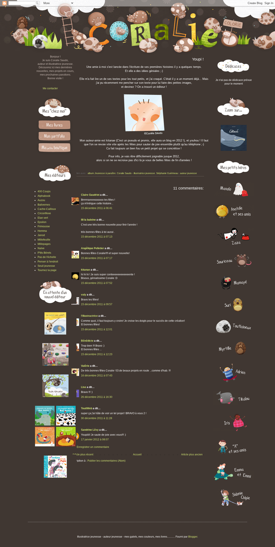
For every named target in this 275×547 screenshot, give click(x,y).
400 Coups (44, 191)
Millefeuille (44, 239)
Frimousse (44, 226)
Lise (83, 387)
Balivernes (44, 204)
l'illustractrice (89, 315)
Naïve (41, 248)
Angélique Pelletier (92, 248)
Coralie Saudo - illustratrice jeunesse (136, 173)
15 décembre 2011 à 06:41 (96, 208)
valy (83, 294)
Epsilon (42, 222)
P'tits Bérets (44, 252)
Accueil (137, 454)
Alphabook (44, 195)
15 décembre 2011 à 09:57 (96, 304)
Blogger (192, 536)
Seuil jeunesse (46, 265)
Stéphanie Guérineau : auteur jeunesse (176, 173)
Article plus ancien (192, 454)
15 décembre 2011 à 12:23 (96, 354)
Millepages (44, 243)
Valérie (85, 365)
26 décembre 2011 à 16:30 (96, 397)
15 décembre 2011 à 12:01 (96, 329)
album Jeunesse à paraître (102, 173)
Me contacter (50, 88)
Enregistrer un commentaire (93, 447)
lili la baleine (88, 219)
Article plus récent (82, 454)
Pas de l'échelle (47, 257)
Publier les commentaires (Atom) (106, 460)
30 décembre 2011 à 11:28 (96, 418)
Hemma (42, 230)
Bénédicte (87, 340)
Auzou (41, 200)
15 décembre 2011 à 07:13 (96, 236)
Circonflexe (44, 213)
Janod (41, 235)
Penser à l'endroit (48, 261)
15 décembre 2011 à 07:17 (96, 258)
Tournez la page (47, 270)
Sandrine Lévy (90, 429)
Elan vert (43, 217)
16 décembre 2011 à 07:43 (96, 375)
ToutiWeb (86, 408)
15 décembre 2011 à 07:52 (96, 283)
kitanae (85, 269)
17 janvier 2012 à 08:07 (95, 439)
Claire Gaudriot (90, 194)
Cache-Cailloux (47, 209)
